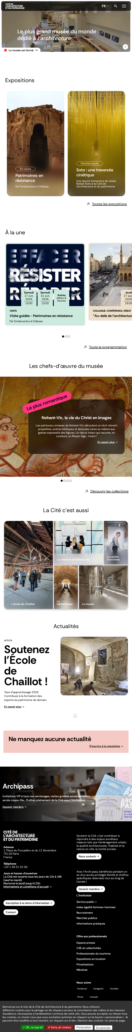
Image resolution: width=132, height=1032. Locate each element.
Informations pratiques (90, 923)
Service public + (86, 902)
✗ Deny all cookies (59, 1027)
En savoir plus (106, 442)
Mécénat (81, 970)
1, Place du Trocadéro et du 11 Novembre (29, 850)
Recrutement (84, 912)
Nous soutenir (87, 856)
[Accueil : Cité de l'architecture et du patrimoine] (53, 6)
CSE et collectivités (88, 948)
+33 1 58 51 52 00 (15, 867)
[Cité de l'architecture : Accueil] (20, 841)
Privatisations (85, 964)
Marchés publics (86, 918)
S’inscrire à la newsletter (104, 746)
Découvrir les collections (109, 491)
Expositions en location (91, 959)
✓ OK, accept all (33, 1027)
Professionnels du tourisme (93, 953)
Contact (11, 912)
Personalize (83, 1027)
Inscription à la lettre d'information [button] (27, 903)
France (7, 857)
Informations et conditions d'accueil (26, 886)
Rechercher (115, 6)
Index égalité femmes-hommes (96, 907)
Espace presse (85, 943)
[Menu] (124, 5)
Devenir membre (13, 807)
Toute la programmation (108, 347)
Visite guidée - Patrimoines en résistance (41, 316)
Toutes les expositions (109, 204)
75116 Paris (11, 853)
